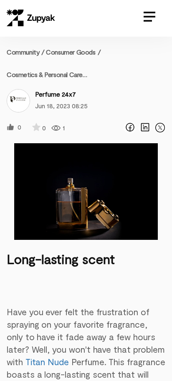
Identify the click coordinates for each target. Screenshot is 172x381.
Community (26, 52)
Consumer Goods (70, 52)
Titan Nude (47, 361)
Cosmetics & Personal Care (45, 74)
